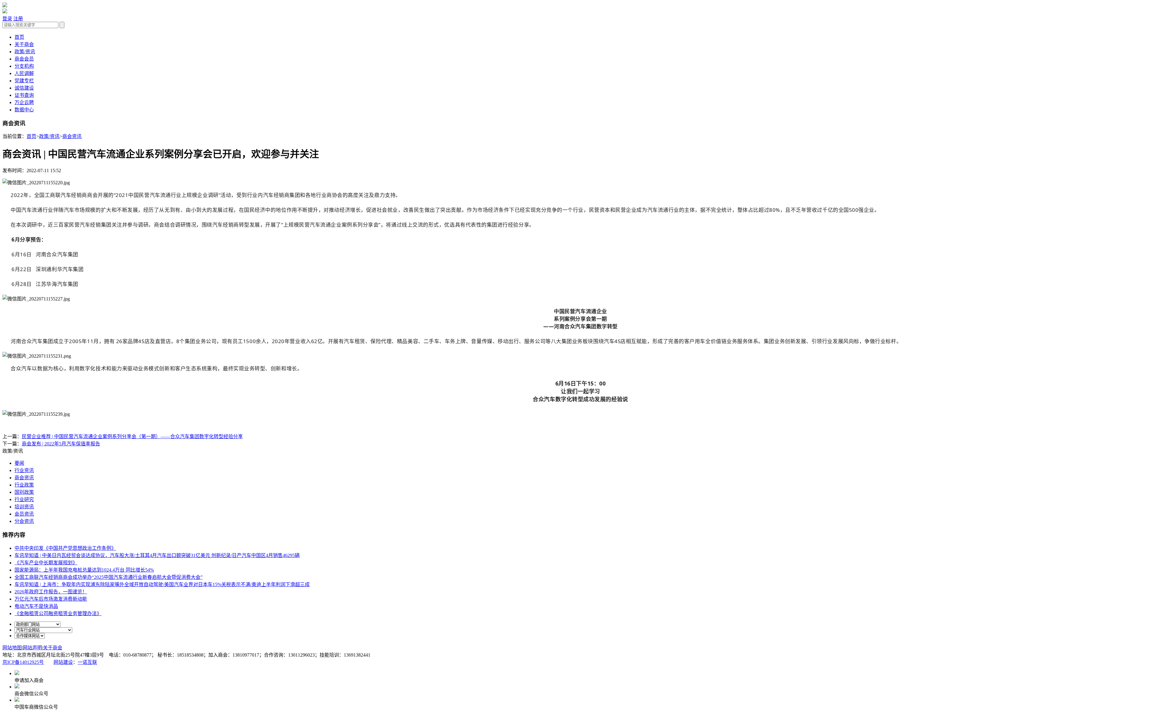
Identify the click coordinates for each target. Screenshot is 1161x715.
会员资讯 (24, 514)
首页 (19, 37)
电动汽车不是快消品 (36, 606)
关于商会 (24, 44)
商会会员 (24, 58)
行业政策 (24, 484)
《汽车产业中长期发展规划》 (46, 562)
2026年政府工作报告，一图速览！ (51, 591)
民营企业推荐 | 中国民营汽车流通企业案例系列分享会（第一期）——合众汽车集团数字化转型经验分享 (132, 436)
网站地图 (12, 647)
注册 (18, 18)
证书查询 (24, 95)
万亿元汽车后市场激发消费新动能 (51, 599)
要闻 (19, 463)
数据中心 (24, 109)
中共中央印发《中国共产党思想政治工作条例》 (65, 548)
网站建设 (63, 662)
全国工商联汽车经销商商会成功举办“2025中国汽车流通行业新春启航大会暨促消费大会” (109, 577)
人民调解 (24, 73)
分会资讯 (24, 521)
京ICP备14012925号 (23, 662)
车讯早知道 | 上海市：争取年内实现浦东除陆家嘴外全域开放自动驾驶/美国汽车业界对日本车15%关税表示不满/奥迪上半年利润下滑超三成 (162, 584)
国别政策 (24, 492)
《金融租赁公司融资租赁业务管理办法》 (58, 613)
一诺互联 (87, 662)
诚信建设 (24, 87)
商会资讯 (72, 136)
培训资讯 (24, 506)
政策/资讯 (25, 51)
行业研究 (24, 499)
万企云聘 (24, 102)
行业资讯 (24, 470)
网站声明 (32, 647)
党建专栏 (24, 80)
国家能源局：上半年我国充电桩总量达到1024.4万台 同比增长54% (84, 569)
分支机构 (24, 66)
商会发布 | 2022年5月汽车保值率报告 (61, 443)
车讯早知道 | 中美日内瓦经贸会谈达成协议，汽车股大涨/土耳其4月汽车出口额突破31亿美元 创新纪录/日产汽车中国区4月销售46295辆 (157, 555)
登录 (7, 18)
